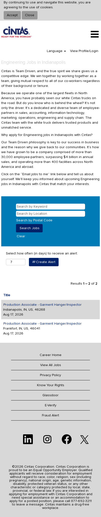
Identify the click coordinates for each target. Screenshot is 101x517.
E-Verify (50, 405)
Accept (12, 15)
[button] (84, 34)
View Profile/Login (84, 51)
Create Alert (45, 262)
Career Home (51, 355)
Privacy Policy (50, 375)
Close (29, 15)
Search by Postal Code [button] (34, 220)
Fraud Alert (50, 415)
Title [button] (6, 295)
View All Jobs (50, 365)
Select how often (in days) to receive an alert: (42, 253)
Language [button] (55, 51)
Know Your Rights (50, 385)
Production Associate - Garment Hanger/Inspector (42, 304)
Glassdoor (50, 395)
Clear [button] (21, 236)
